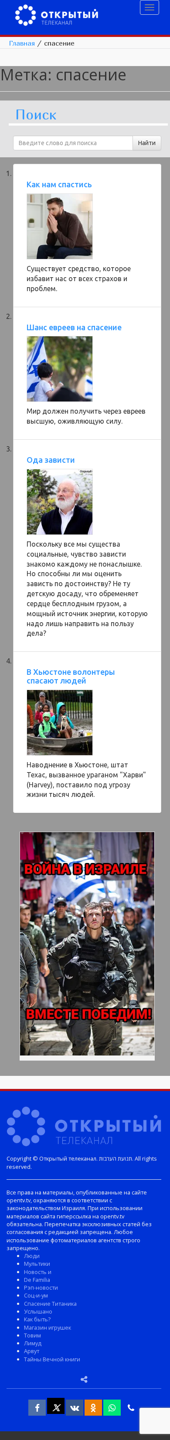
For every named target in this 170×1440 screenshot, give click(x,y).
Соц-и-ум (36, 1295)
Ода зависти (51, 459)
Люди (32, 1256)
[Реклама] (87, 945)
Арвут (31, 1351)
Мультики (37, 1263)
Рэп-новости (41, 1287)
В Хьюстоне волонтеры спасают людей (71, 676)
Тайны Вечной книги (52, 1359)
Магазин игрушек (47, 1327)
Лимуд (32, 1343)
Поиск (35, 115)
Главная (22, 43)
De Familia (37, 1280)
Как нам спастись (59, 184)
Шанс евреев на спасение (74, 327)
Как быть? (37, 1319)
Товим (32, 1335)
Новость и (37, 1272)
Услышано (38, 1311)
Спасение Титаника (50, 1303)
